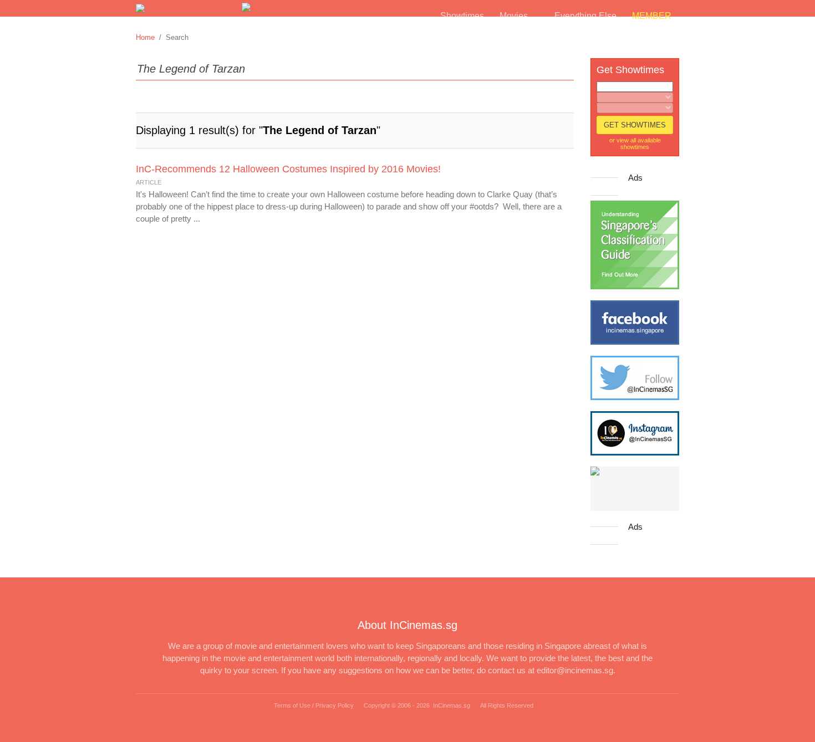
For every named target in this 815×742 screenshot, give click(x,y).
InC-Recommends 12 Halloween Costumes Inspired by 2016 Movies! (288, 169)
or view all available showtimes (635, 143)
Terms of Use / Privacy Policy (314, 705)
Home (145, 37)
